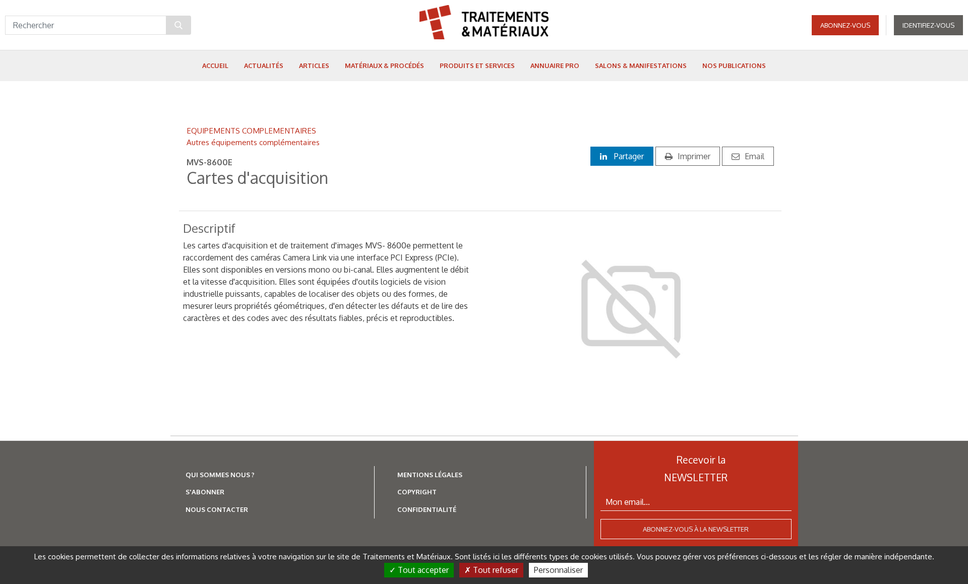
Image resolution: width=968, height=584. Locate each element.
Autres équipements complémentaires (253, 142)
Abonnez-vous (845, 25)
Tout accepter (422, 570)
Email (754, 156)
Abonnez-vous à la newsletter (696, 529)
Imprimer (694, 156)
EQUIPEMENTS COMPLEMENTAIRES (251, 130)
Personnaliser (558, 570)
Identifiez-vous (928, 25)
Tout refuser (494, 570)
